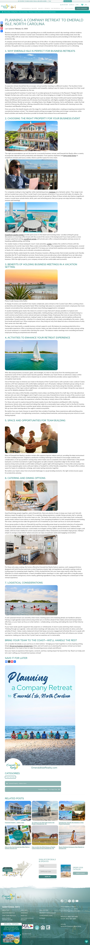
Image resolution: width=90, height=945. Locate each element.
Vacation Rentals (26, 8)
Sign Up (48, 877)
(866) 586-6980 (65, 4)
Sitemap (42, 918)
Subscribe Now (67, 1)
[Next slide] (21, 935)
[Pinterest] (1, 28)
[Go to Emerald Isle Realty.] (2, 12)
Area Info (40, 8)
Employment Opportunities (7, 919)
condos (49, 244)
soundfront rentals (30, 239)
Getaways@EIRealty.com (70, 911)
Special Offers (11, 924)
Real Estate (34, 8)
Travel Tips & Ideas (10, 777)
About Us (5, 910)
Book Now (16, 939)
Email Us (72, 4)
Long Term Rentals (55, 8)
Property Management (82, 8)
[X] (1, 25)
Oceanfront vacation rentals (14, 235)
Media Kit (24, 915)
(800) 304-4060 (71, 919)
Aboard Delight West (11, 927)
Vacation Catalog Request (27, 919)
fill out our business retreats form (21, 646)
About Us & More (69, 8)
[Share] (1, 31)
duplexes (52, 192)
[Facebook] (1, 22)
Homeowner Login (45, 915)
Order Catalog (80, 873)
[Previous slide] (2, 935)
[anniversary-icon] (13, 6)
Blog (62, 8)
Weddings (46, 8)
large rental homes (69, 156)
